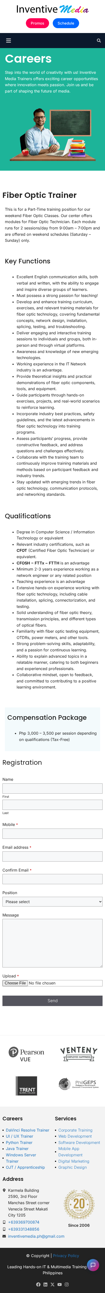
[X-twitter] (52, 1284)
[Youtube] (59, 1284)
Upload (10, 976)
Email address (16, 847)
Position (9, 892)
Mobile (10, 824)
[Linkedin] (45, 1284)
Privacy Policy (66, 1255)
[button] (99, 40)
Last (5, 813)
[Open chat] (93, 1265)
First (5, 796)
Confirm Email (17, 870)
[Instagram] (66, 1284)
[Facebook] (38, 1284)
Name (7, 779)
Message (10, 915)
